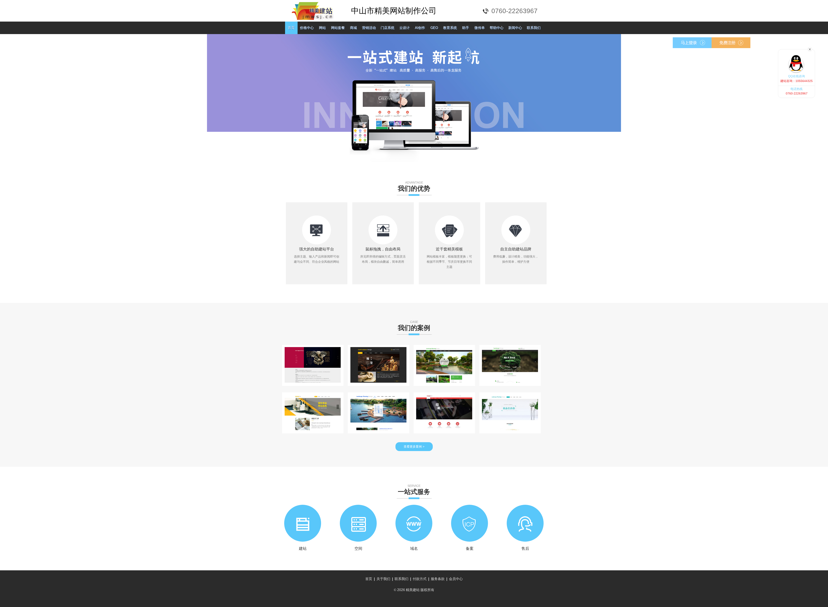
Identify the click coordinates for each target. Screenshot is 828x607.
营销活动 (369, 28)
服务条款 (438, 579)
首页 (291, 28)
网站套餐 (338, 28)
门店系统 (387, 28)
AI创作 (420, 28)
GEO (434, 28)
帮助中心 (496, 28)
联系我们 (534, 28)
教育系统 (450, 28)
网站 (322, 28)
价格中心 (307, 28)
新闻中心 (515, 28)
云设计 (404, 28)
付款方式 (420, 579)
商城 (353, 28)
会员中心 (456, 579)
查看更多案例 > (414, 446)
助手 (465, 28)
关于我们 (383, 579)
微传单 (479, 28)
